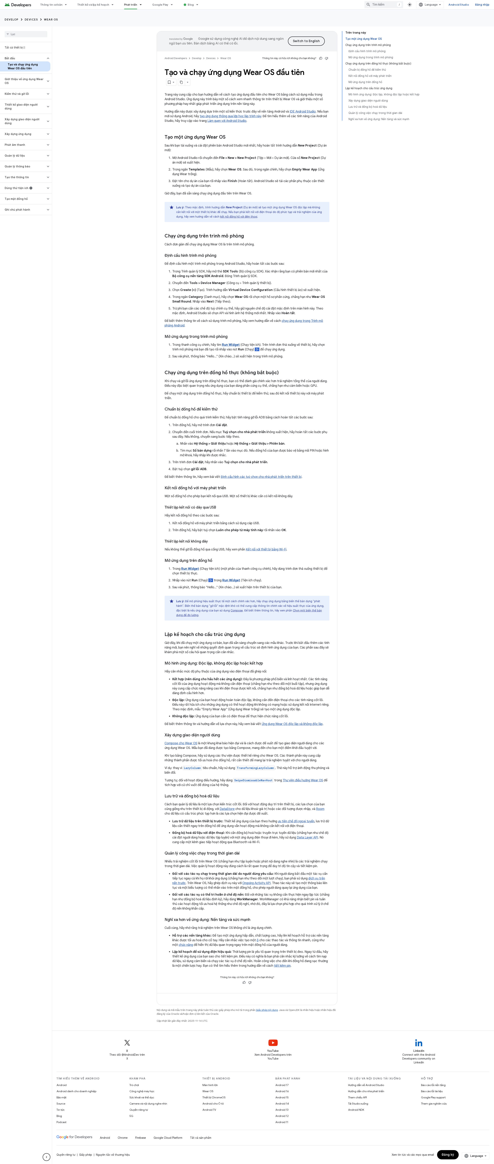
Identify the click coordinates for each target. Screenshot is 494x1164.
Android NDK (356, 1109)
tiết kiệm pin (282, 966)
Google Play (160, 4)
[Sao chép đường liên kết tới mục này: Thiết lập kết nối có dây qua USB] (220, 507)
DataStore (227, 809)
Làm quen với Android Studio (226, 121)
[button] (23, 58)
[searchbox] (26, 34)
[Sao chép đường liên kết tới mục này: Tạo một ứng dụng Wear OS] (229, 137)
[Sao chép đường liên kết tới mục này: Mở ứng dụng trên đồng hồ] (216, 561)
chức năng (186, 945)
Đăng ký (448, 1155)
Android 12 (282, 1116)
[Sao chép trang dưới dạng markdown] (181, 82)
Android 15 (282, 1097)
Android (62, 1085)
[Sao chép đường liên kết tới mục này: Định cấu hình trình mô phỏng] (220, 255)
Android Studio (458, 4)
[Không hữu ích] (326, 58)
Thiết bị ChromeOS (214, 1097)
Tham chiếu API (357, 1097)
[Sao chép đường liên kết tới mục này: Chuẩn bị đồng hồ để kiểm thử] (221, 409)
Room (320, 809)
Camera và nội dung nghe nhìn (148, 1103)
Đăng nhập (482, 4)
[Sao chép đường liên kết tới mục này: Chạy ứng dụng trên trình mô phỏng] (248, 236)
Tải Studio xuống (358, 1103)
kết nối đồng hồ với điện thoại (238, 216)
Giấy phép (85, 1154)
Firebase (140, 1137)
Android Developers (176, 58)
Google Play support (433, 1097)
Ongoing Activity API (256, 883)
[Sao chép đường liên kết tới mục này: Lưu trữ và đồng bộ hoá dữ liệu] (223, 796)
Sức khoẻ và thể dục (141, 1097)
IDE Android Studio (303, 112)
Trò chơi (134, 1085)
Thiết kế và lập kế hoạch (93, 4)
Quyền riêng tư (138, 1109)
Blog (191, 4)
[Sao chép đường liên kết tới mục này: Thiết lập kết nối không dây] (212, 541)
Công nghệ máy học (141, 1091)
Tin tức (61, 1109)
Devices (31, 19)
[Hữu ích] (321, 58)
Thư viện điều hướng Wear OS (303, 780)
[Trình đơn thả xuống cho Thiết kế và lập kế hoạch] (114, 4)
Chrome (123, 1137)
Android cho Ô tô (213, 1103)
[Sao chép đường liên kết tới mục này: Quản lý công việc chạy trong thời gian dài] (243, 853)
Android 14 (282, 1103)
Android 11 (281, 1122)
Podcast (61, 1122)
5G (131, 1116)
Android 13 (281, 1109)
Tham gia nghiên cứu (434, 1103)
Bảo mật (61, 1097)
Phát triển (130, 4)
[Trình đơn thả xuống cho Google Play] (173, 4)
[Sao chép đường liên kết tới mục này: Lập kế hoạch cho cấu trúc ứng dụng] (249, 634)
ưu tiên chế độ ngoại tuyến (296, 821)
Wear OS (51, 19)
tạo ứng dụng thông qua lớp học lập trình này (230, 116)
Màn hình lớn (210, 1085)
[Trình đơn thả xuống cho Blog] (199, 4)
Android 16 (282, 1091)
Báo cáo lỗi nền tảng (433, 1085)
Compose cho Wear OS (181, 743)
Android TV (209, 1109)
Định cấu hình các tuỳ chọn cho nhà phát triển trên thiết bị (261, 477)
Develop (12, 19)
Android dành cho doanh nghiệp (76, 1091)
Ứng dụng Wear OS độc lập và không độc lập (292, 724)
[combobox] (384, 4)
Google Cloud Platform (168, 1137)
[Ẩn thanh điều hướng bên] (46, 1157)
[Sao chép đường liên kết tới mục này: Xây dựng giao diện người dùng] (224, 735)
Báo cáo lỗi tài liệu (432, 1091)
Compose (237, 610)
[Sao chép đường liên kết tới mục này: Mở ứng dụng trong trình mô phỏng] (231, 337)
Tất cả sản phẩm (200, 1137)
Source (61, 1103)
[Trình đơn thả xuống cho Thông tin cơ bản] (67, 4)
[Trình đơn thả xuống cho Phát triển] (142, 4)
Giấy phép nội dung (267, 1010)
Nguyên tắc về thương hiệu (113, 1154)
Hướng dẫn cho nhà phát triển (366, 1091)
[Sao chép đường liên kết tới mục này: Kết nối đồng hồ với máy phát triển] (230, 488)
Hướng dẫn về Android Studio (366, 1085)
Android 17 (282, 1085)
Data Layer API (307, 837)
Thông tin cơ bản (51, 4)
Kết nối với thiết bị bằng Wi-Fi (266, 549)
